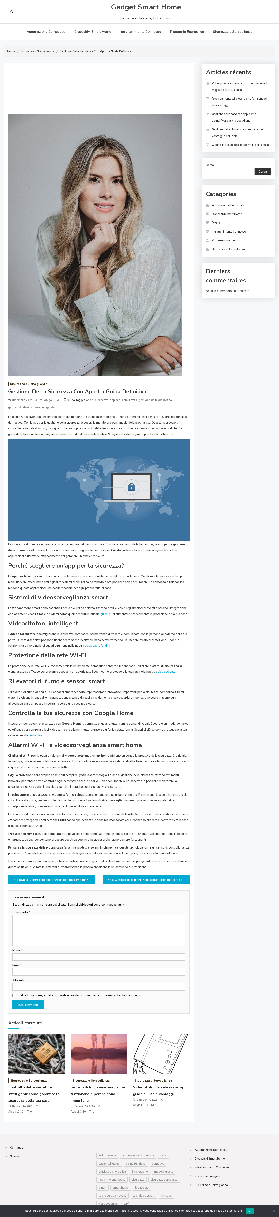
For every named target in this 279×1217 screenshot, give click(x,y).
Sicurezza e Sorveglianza (232, 31)
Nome (17, 950)
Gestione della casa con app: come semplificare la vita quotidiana (234, 117)
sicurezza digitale (42, 407)
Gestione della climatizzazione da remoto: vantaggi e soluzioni (239, 133)
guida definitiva (18, 407)
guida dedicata (165, 671)
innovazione (140, 1171)
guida (104, 614)
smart (102, 1187)
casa (163, 1155)
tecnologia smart (144, 1195)
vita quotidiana (108, 1203)
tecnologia (141, 1187)
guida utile (35, 735)
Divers (216, 222)
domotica (158, 1163)
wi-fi (126, 1203)
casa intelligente (109, 1163)
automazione (107, 1155)
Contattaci (17, 1147)
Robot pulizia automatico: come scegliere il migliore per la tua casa (239, 87)
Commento (21, 912)
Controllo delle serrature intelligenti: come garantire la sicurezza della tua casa (33, 1094)
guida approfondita (97, 645)
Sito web (18, 980)
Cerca (210, 165)
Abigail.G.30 (52, 400)
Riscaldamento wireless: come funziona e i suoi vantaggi (239, 102)
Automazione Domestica (46, 31)
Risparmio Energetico (187, 31)
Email (17, 965)
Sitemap (15, 1156)
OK (250, 1210)
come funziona (136, 1163)
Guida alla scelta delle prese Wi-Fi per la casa (240, 144)
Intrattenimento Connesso (140, 31)
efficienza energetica (112, 1171)
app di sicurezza (97, 400)
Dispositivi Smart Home (92, 31)
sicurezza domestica (164, 1179)
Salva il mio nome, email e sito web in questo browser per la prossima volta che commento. (80, 995)
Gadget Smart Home (146, 7)
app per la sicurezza (123, 400)
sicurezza (138, 1179)
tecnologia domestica (112, 1195)
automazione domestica (138, 1155)
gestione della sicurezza (155, 400)
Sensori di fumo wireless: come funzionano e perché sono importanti (98, 1094)
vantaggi (166, 1195)
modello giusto (163, 1171)
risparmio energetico (112, 1179)
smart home (121, 1187)
